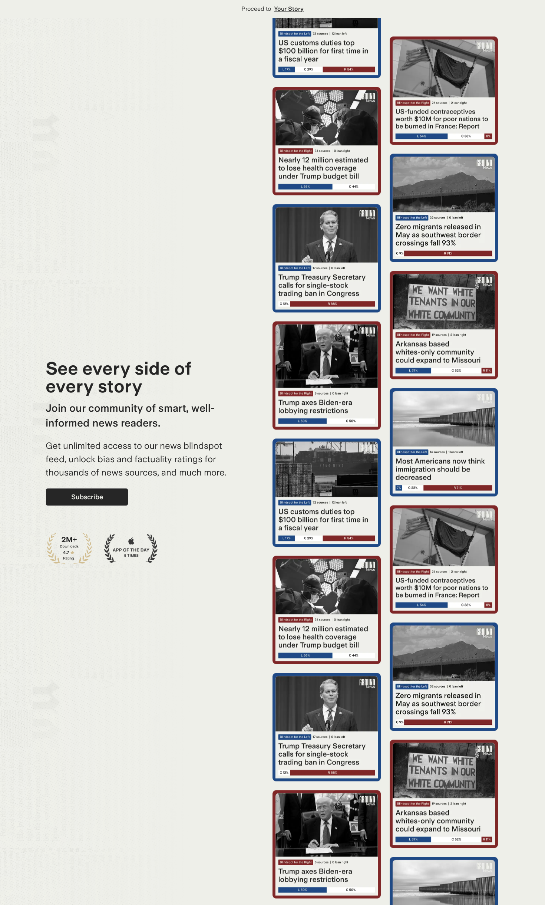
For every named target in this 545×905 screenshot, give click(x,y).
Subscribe (87, 497)
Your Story (289, 8)
